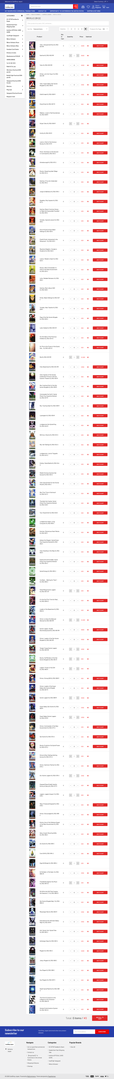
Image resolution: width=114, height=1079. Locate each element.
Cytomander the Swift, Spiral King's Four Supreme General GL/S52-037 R (48, 396)
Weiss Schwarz (11, 39)
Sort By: (30, 29)
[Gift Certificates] (83, 7)
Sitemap (30, 1066)
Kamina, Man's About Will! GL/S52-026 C (47, 289)
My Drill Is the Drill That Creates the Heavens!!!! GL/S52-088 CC (49, 892)
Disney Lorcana (11, 52)
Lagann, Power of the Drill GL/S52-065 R (47, 668)
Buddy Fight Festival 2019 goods (14, 76)
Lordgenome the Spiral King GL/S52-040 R (48, 425)
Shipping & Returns (93, 11)
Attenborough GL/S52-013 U (48, 162)
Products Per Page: (96, 29)
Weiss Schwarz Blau (13, 46)
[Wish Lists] (89, 7)
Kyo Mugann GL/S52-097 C (47, 980)
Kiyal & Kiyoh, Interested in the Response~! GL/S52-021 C (49, 240)
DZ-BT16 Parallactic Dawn (13, 20)
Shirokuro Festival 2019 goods (14, 71)
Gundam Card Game (13, 49)
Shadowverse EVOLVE (13, 56)
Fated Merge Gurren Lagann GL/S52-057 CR (48, 590)
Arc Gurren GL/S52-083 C (47, 843)
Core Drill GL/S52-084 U (47, 853)
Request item (11, 96)
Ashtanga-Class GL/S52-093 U (49, 941)
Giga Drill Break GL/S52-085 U (48, 863)
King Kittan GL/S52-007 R (47, 104)
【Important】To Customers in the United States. (66, 11)
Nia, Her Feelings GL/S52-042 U (49, 444)
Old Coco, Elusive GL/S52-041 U (49, 435)
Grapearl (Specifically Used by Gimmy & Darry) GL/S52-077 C (48, 785)
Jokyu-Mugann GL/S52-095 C (48, 960)
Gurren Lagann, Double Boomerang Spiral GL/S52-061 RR (49, 629)
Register (98, 7)
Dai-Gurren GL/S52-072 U (47, 736)
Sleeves (9, 86)
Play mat (9, 89)
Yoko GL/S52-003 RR (46, 65)
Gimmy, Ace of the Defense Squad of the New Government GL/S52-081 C (50, 824)
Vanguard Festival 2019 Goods (14, 82)
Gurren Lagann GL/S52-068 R (48, 698)
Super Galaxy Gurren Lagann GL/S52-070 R (48, 717)
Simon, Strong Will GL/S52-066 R (49, 678)
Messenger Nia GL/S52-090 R (48, 912)
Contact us (42, 11)
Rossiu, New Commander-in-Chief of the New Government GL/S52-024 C (48, 269)
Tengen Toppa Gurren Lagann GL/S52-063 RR (48, 649)
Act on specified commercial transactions (20, 11)
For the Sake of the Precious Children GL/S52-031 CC (48, 337)
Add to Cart (100, 46)
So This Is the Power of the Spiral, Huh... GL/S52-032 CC (50, 347)
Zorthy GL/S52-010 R (46, 133)
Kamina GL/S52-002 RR (47, 55)
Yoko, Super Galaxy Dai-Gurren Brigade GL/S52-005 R (49, 84)
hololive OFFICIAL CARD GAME (14, 31)
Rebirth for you (11, 66)
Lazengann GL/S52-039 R (47, 415)
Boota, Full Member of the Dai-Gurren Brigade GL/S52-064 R (49, 658)
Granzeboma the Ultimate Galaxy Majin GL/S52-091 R (49, 921)
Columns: (63, 29)
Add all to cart (99, 1018)
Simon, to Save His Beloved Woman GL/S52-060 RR (48, 620)
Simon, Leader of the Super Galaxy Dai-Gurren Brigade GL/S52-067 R (48, 688)
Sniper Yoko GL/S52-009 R (47, 123)
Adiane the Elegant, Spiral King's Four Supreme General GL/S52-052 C (49, 542)
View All (72, 1047)
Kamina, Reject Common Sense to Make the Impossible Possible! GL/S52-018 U (49, 211)
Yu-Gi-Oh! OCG (11, 63)
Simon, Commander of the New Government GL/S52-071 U (49, 727)
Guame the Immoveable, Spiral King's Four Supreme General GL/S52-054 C (49, 561)
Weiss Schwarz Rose (13, 42)
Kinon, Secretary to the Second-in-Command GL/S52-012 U (49, 152)
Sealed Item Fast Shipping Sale (12, 26)
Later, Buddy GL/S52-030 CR (48, 328)
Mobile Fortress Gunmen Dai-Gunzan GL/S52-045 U (48, 474)
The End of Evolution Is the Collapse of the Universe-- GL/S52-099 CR (48, 999)
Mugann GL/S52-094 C (46, 951)
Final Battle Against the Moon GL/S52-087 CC (48, 882)
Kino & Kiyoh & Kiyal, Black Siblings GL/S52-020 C (47, 230)
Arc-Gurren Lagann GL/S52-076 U (49, 775)
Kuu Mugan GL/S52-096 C (47, 970)
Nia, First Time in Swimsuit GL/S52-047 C (48, 493)
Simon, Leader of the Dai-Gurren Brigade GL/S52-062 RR (49, 639)
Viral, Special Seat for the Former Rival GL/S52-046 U (49, 483)
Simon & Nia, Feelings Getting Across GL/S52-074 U (48, 756)
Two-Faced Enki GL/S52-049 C (49, 513)
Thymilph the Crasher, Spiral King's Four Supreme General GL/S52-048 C (48, 503)
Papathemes (52, 1076)
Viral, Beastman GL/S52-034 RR (49, 367)
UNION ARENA (11, 59)
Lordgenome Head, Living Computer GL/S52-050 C (47, 522)
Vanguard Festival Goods (14, 93)
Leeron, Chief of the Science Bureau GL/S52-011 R (48, 143)
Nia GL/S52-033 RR (45, 357)
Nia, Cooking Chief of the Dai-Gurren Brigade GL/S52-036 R (48, 386)
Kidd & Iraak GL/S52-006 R (47, 94)
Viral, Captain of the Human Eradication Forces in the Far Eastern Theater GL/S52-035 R (49, 376)
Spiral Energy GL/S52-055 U (48, 571)
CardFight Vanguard (13, 35)
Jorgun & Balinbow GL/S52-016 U (49, 191)
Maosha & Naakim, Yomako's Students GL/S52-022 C (48, 250)
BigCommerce (31, 1076)
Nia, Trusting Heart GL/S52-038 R (49, 406)
